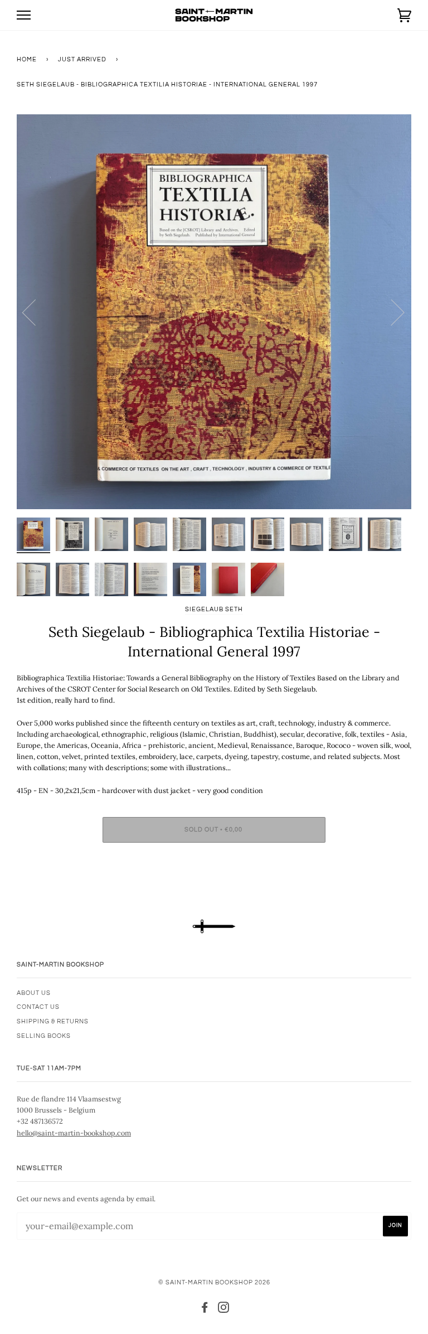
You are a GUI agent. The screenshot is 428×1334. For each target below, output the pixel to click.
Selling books (44, 1036)
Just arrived (82, 59)
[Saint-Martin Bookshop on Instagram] (224, 1310)
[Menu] (24, 15)
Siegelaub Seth (214, 609)
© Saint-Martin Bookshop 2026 (214, 1282)
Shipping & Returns (53, 1021)
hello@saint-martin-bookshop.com (74, 1132)
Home (27, 59)
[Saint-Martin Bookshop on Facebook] (205, 1310)
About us (34, 993)
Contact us (38, 1007)
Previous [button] (36, 312)
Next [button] (391, 312)
